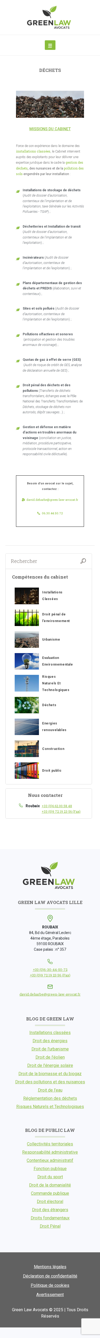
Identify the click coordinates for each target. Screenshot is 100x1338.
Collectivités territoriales (50, 1143)
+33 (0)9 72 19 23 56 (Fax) (61, 811)
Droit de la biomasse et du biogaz (50, 1073)
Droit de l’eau (50, 1090)
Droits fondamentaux (50, 1217)
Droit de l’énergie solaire (50, 1065)
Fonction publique (50, 1168)
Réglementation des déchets (50, 1098)
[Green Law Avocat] (50, 17)
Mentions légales (50, 1266)
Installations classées (50, 1032)
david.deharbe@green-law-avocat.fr (52, 500)
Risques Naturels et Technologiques (50, 1106)
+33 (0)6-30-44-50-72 (50, 969)
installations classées (33, 151)
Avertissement (50, 1294)
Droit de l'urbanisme (50, 1049)
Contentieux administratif (50, 1160)
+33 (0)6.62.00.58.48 (57, 806)
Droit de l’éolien (50, 1057)
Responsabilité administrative (50, 1152)
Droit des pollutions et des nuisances (50, 1081)
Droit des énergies (50, 1040)
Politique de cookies (50, 1285)
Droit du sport (50, 1176)
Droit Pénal (50, 1226)
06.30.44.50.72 (52, 513)
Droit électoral (50, 1201)
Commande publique (50, 1193)
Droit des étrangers (50, 1209)
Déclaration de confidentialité (50, 1276)
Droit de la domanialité (50, 1185)
